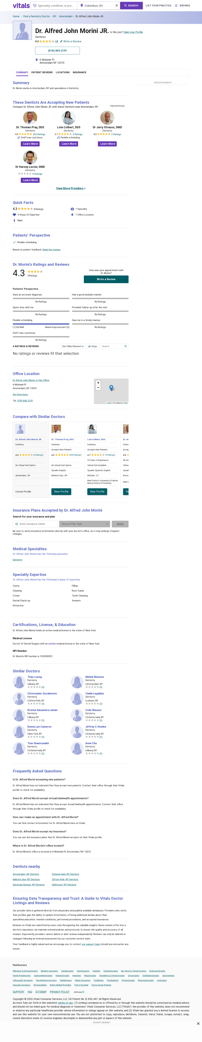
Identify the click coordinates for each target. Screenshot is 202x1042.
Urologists (162, 980)
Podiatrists (99, 980)
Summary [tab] (22, 72)
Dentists (96, 971)
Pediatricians (66, 980)
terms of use (65, 1002)
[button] (111, 388)
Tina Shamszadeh (38, 743)
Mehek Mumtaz (94, 677)
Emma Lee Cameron (39, 726)
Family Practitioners (22, 975)
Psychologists (128, 980)
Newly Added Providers (60, 985)
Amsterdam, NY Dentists (26, 874)
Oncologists (133, 975)
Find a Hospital (81, 985)
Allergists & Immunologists (25, 971)
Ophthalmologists (150, 975)
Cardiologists (67, 971)
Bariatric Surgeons (49, 971)
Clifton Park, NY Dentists (65, 879)
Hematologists (62, 975)
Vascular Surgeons (21, 985)
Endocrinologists (157, 971)
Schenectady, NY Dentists (65, 874)
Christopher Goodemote (42, 693)
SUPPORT (18, 991)
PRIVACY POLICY (59, 991)
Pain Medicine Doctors (46, 980)
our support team (91, 944)
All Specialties (40, 985)
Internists (76, 975)
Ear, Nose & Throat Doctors (133, 971)
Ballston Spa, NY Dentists (26, 879)
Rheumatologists (146, 980)
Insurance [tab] (79, 72)
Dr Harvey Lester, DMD (30, 166)
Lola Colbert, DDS (68, 127)
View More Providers (70, 188)
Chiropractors (83, 971)
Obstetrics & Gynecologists (112, 975)
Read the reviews (51, 249)
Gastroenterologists (43, 975)
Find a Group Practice (101, 985)
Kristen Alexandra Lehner (42, 710)
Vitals (125, 403)
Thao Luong (34, 677)
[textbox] (54, 5)
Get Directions (20, 394)
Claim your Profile (133, 32)
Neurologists (90, 975)
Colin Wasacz (93, 710)
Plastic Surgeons (83, 980)
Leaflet (109, 403)
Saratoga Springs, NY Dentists (29, 884)
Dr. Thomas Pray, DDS (30, 127)
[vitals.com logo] (21, 5)
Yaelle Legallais (94, 693)
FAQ (30, 991)
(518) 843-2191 (25, 400)
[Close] (198, 1024)
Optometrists (168, 975)
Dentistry (17, 559)
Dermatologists (110, 971)
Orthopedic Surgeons (23, 980)
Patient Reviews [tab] (42, 72)
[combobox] (54, 5)
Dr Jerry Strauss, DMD (107, 127)
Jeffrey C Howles (95, 726)
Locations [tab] (63, 72)
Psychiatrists (112, 980)
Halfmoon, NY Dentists (64, 884)
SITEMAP (41, 991)
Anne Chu (91, 743)
